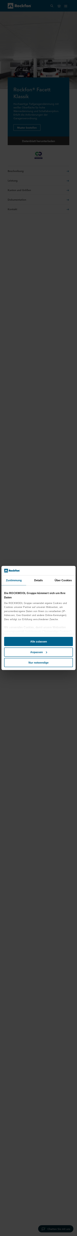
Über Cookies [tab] (63, 580)
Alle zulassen (38, 641)
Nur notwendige (38, 662)
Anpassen (36, 652)
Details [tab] (38, 580)
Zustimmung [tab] (14, 580)
